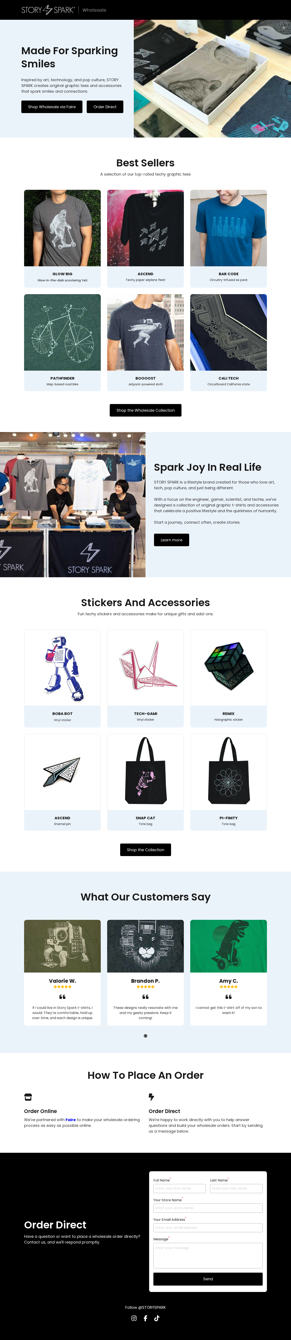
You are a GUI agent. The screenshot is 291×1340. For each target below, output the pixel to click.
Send (208, 1279)
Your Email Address (169, 1219)
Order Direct (105, 106)
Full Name (162, 1180)
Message (161, 1239)
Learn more (171, 540)
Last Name (219, 1180)
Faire (71, 1119)
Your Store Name (168, 1199)
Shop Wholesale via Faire (52, 106)
